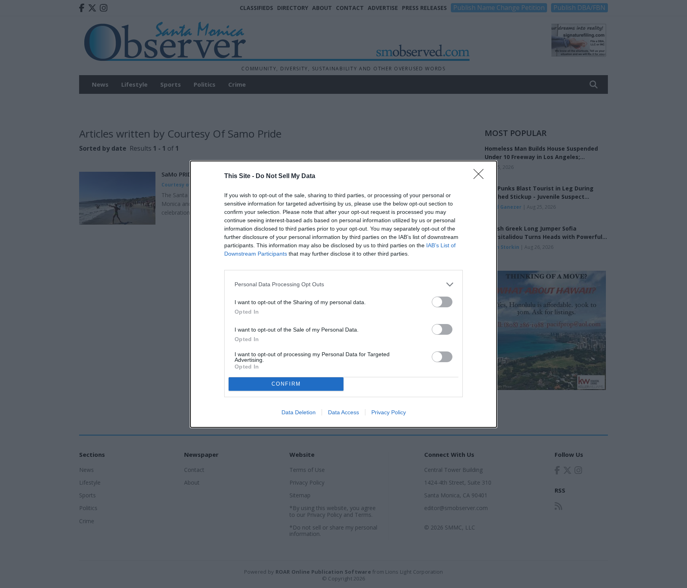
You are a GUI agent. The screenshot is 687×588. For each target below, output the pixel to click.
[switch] (442, 302)
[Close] (481, 176)
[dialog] (343, 294)
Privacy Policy (388, 412)
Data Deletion (298, 412)
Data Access (343, 412)
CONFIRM (286, 384)
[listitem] (343, 284)
